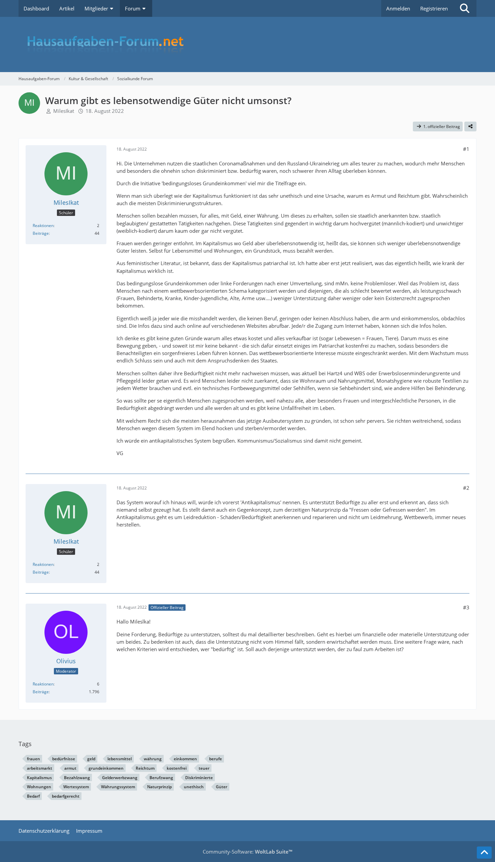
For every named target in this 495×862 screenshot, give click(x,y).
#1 (466, 149)
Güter (221, 787)
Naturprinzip (159, 787)
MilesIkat (63, 110)
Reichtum (145, 768)
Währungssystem (118, 787)
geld (91, 759)
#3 (466, 607)
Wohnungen (39, 787)
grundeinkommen (106, 768)
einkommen (185, 759)
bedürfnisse (63, 759)
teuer (204, 768)
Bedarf (33, 796)
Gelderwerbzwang (119, 777)
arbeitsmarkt (39, 768)
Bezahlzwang (77, 777)
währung (153, 759)
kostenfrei (177, 768)
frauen (33, 759)
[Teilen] (470, 127)
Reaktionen (43, 225)
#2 (466, 487)
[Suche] (464, 8)
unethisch (194, 787)
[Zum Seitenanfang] (484, 853)
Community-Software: (247, 851)
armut (70, 768)
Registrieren (434, 8)
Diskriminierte (199, 777)
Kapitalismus (39, 777)
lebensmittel (119, 759)
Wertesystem (76, 787)
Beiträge (41, 233)
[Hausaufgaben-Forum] (247, 44)
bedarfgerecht (65, 796)
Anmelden (398, 8)
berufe (215, 759)
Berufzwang (161, 777)
